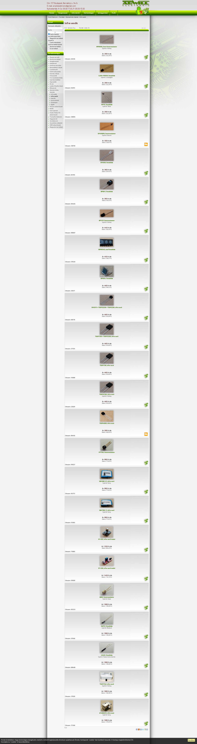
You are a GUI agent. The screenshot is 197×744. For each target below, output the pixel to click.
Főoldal (51, 13)
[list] (145, 28)
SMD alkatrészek (55, 125)
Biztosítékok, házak (56, 67)
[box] (143, 28)
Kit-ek (52, 84)
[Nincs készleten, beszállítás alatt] (146, 144)
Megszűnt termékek (56, 127)
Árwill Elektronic (53, 17)
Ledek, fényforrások (56, 86)
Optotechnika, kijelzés (72, 17)
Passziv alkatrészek (56, 106)
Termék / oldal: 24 (84, 28)
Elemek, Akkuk (54, 74)
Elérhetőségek (89, 13)
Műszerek (53, 88)
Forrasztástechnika (56, 78)
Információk (76, 13)
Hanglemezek (63, 13)
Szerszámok (54, 111)
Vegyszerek (53, 119)
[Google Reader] (145, 729)
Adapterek (53, 63)
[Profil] (139, 10)
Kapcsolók (53, 82)
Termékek (61, 17)
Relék (51, 109)
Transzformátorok (56, 117)
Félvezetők (53, 76)
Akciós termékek (55, 59)
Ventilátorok (54, 121)
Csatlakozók (54, 69)
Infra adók (54, 94)
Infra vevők (83, 17)
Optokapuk (54, 102)
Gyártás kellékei (55, 80)
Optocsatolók (55, 100)
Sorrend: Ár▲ (73, 28)
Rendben (191, 740)
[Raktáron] (146, 57)
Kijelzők (53, 98)
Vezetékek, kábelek (56, 123)
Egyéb (52, 104)
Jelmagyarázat (103, 13)
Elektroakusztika (55, 72)
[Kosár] (146, 10)
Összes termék (54, 57)
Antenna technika (55, 65)
